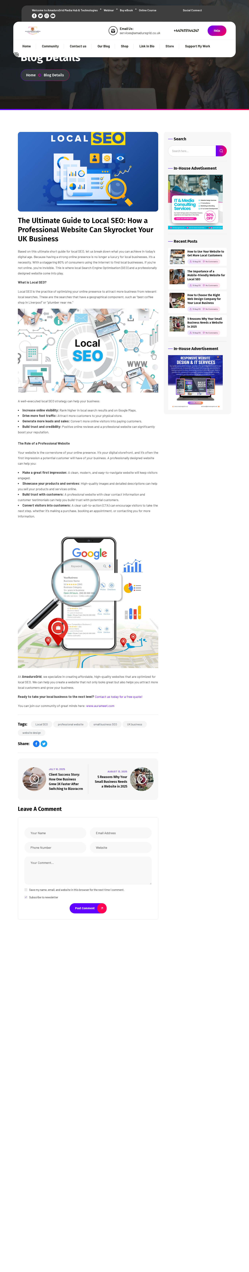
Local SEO (41, 724)
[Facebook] (36, 743)
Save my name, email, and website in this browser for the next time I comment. (76, 889)
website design (31, 732)
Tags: (22, 724)
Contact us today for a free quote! (118, 697)
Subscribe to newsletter (43, 897)
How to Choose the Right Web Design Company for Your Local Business (204, 299)
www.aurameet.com (100, 706)
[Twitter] (44, 743)
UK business (134, 724)
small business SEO (105, 724)
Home (31, 75)
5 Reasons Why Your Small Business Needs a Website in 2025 (111, 781)
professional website (70, 724)
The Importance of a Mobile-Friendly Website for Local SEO (206, 275)
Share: (23, 743)
